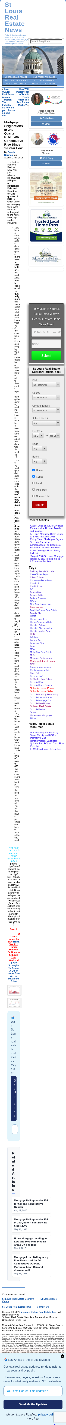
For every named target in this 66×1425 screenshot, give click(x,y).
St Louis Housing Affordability (44, 694)
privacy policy (47, 1414)
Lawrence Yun (37, 643)
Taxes (33, 712)
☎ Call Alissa (46, 118)
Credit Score (36, 586)
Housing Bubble (38, 625)
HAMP (33, 616)
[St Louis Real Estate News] (33, 60)
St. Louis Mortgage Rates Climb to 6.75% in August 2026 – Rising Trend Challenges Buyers (46, 537)
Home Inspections (38, 619)
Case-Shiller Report (39, 574)
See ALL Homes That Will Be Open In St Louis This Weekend (14, 952)
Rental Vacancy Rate (40, 670)
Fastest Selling (37, 595)
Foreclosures (36, 607)
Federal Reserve (38, 598)
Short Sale (35, 673)
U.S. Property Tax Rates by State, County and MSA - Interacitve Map (44, 735)
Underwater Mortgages (41, 715)
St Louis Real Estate (40, 706)
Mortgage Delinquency (41, 658)
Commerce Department (41, 580)
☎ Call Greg (46, 158)
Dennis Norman (9, 153)
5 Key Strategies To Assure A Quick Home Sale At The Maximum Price (14, 972)
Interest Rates (36, 640)
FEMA (33, 601)
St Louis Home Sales (41, 691)
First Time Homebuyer (40, 604)
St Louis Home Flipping (41, 685)
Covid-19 (34, 583)
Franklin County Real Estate (43, 610)
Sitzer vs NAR (36, 676)
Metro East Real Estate (41, 652)
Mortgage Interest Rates (42, 661)
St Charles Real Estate (41, 679)
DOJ (32, 589)
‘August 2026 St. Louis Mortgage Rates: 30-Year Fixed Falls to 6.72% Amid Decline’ (47, 559)
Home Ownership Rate (41, 622)
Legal (33, 646)
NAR (32, 664)
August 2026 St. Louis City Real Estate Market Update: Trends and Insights (46, 528)
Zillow (33, 718)
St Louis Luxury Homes (41, 697)
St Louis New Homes (40, 703)
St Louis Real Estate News (15, 17)
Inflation (34, 637)
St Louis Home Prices (42, 688)
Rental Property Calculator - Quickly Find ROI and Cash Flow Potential (47, 743)
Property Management (40, 667)
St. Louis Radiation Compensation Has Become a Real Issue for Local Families (45, 545)
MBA (32, 649)
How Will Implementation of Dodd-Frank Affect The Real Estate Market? (24, 97)
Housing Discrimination (41, 628)
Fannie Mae (36, 592)
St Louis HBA (36, 682)
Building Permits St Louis (42, 571)
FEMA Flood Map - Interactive (45, 749)
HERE (16, 941)
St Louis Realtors (38, 709)
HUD (32, 634)
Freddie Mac (36, 613)
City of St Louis (37, 577)
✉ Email (46, 124)
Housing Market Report (41, 631)
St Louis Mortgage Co (40, 700)
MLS (32, 655)
